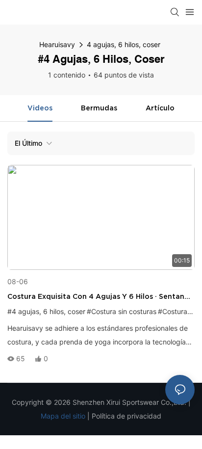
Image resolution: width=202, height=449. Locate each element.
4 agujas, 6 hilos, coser (123, 44)
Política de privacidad (126, 416)
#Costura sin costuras (121, 311)
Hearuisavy (57, 44)
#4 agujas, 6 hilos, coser (46, 311)
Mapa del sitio (63, 416)
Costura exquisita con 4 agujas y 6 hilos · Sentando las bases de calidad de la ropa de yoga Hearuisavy (100, 297)
